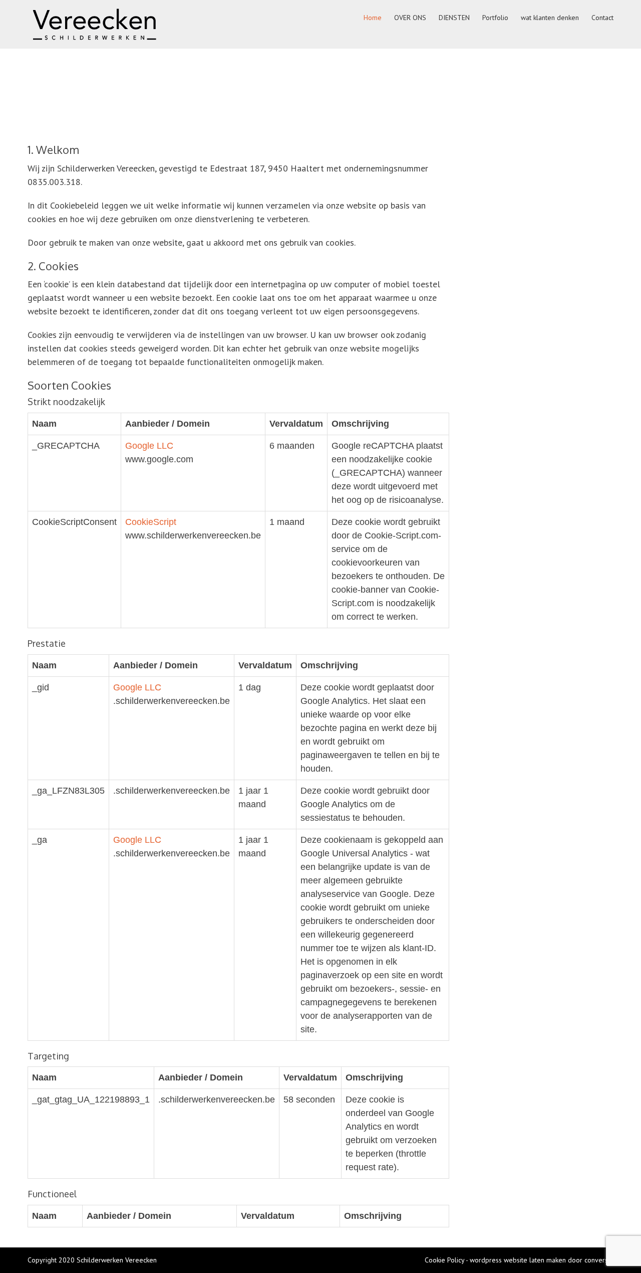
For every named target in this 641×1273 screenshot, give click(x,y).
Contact (602, 17)
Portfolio (495, 17)
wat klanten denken (550, 17)
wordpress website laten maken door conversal (541, 1259)
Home (373, 17)
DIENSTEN (454, 17)
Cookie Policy (444, 1259)
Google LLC (149, 446)
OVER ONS (410, 17)
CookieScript (150, 522)
